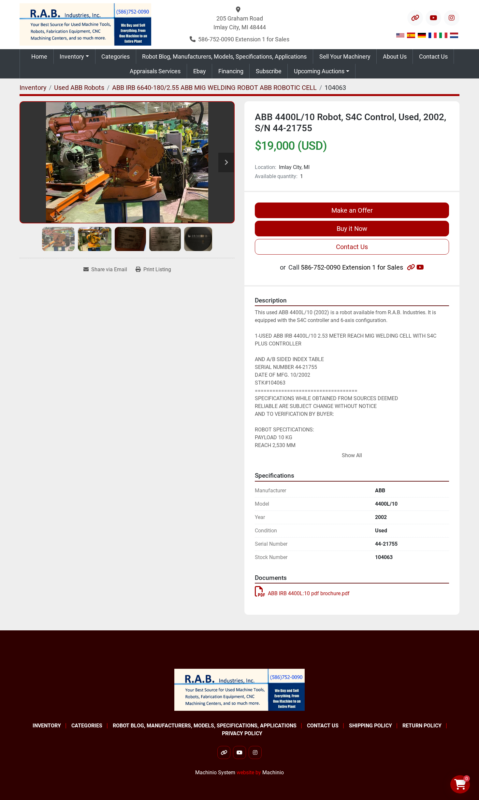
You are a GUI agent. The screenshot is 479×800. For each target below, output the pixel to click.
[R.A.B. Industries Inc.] (239, 689)
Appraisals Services (155, 71)
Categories (115, 56)
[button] (74, 56)
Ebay (199, 71)
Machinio (273, 772)
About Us (395, 56)
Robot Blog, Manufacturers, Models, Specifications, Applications (224, 56)
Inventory (72, 56)
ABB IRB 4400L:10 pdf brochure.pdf (309, 593)
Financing (230, 71)
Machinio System (215, 772)
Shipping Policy (370, 726)
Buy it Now (352, 228)
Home (39, 56)
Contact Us (433, 56)
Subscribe (269, 71)
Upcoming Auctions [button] (319, 71)
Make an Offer (352, 210)
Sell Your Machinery (344, 56)
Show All (352, 455)
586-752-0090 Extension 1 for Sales (243, 39)
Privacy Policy (242, 733)
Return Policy (422, 726)
